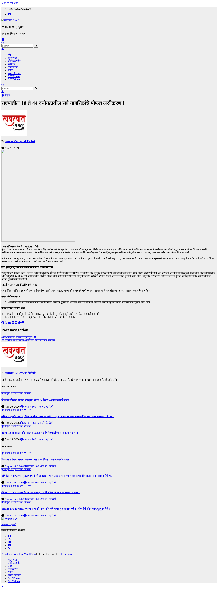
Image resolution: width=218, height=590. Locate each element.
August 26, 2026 (14, 466)
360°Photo (14, 76)
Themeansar (65, 554)
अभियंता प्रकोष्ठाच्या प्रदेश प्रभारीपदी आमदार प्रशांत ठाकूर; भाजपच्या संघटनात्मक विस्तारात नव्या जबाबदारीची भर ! (57, 416)
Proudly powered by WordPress (18, 554)
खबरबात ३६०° (12, 27)
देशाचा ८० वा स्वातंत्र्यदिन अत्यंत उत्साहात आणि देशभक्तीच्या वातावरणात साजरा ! (40, 432)
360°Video (14, 79)
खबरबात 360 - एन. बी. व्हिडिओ (20, 141)
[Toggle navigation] (6, 40)
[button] (2, 42)
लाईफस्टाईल (14, 61)
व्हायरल (11, 64)
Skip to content (9, 2)
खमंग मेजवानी (14, 73)
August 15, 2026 (14, 499)
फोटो (10, 70)
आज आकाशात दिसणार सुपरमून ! (17, 337)
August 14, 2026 (14, 515)
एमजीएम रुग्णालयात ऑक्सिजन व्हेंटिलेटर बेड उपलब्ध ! (30, 340)
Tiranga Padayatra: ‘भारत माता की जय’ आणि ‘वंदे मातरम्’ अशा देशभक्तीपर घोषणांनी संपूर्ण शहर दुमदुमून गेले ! (55, 508)
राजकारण (13, 67)
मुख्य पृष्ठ (12, 58)
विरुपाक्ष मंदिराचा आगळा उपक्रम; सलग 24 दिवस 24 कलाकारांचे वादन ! (36, 399)
